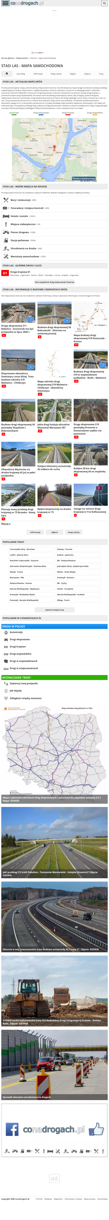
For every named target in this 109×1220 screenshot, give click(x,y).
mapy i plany (73, 532)
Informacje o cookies (73, 1199)
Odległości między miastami (25, 698)
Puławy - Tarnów (64, 549)
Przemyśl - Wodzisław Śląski (22, 594)
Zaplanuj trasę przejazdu (23, 683)
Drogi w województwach (23, 661)
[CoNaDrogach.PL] (27, 5)
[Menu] (5, 3)
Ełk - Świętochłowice (66, 560)
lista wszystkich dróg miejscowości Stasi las (54, 282)
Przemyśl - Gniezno (65, 577)
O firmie (39, 1199)
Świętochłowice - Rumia (21, 583)
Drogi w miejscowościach (23, 668)
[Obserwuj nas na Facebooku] (54, 1156)
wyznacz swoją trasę (54, 610)
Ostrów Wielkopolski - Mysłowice (25, 589)
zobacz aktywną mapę (85, 178)
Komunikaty (102, 1199)
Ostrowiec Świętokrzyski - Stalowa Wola (28, 566)
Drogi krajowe (17, 646)
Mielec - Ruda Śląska (66, 572)
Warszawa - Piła (17, 577)
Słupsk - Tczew (16, 572)
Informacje (37, 73)
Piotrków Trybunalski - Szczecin (24, 560)
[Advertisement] (54, 31)
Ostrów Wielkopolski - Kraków (70, 594)
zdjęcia (54, 532)
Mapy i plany (56, 73)
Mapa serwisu (90, 1199)
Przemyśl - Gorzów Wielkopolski (24, 600)
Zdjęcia (73, 73)
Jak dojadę (15, 690)
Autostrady (16, 632)
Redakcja (48, 1199)
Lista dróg (20, 73)
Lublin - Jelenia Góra (19, 555)
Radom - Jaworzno (65, 555)
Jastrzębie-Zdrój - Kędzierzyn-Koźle (73, 566)
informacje (35, 532)
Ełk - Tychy (62, 583)
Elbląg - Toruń (63, 600)
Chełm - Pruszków (65, 589)
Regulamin (58, 1199)
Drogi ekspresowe (19, 639)
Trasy (101, 73)
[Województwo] (7, 74)
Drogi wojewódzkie (20, 654)
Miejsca (87, 73)
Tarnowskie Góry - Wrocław (22, 549)
